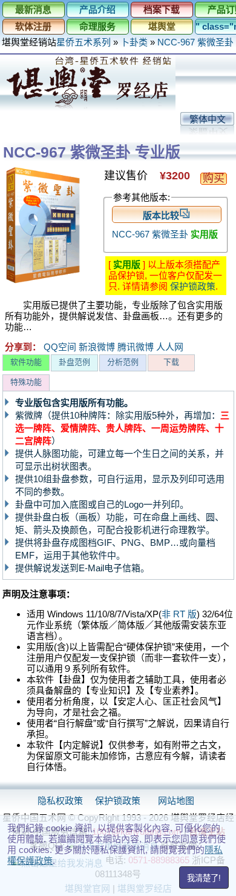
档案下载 (161, 9)
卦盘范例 (74, 362)
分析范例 (123, 362)
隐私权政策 (60, 800)
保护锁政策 (192, 286)
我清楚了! (204, 878)
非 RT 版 (179, 614)
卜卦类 (134, 42)
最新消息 (33, 9)
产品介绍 (97, 9)
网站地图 (176, 800)
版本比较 (161, 215)
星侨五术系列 (83, 42)
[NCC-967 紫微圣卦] (42, 281)
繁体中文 (207, 119)
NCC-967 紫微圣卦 (196, 42)
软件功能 (26, 362)
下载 (171, 362)
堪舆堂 (161, 26)
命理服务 (97, 26)
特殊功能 (26, 382)
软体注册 (33, 26)
